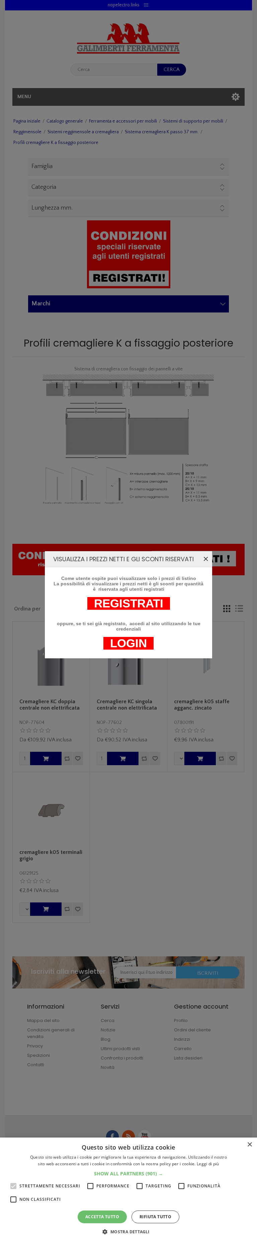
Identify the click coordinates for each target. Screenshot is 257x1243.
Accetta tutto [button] (102, 1217)
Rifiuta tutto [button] (155, 1217)
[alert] (128, 1190)
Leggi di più (208, 1164)
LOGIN (128, 643)
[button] (128, 1173)
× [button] (249, 1144)
